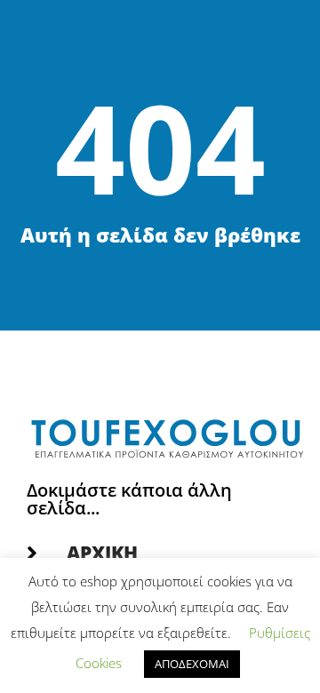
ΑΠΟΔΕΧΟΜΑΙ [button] (192, 664)
